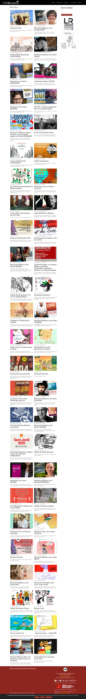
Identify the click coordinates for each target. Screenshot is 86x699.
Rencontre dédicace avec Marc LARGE (45, 56)
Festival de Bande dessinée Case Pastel (20, 426)
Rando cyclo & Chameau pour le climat (21, 348)
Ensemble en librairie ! (42, 295)
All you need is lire (17, 633)
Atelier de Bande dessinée (43, 452)
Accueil (53, 2)
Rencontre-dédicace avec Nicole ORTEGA (19, 266)
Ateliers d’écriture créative (44, 506)
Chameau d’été (15, 28)
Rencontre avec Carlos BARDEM (18, 108)
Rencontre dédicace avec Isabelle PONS (43, 29)
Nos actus (66, 2)
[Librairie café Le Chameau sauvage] (10, 2)
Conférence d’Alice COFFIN (44, 81)
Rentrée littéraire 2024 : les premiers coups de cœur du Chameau (20, 659)
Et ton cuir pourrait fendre (44, 133)
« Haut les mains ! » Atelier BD (45, 633)
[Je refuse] (84, 696)
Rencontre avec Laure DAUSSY (18, 481)
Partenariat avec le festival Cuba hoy (44, 187)
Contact (79, 2)
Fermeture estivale (41, 374)
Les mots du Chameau (14, 26)
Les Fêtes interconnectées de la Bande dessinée (21, 187)
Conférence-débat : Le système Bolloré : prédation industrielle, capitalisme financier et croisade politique (45, 267)
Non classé (48, 52)
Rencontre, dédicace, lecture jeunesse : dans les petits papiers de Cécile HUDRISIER (21, 134)
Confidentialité (48, 697)
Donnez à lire (39, 608)
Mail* (62, 10)
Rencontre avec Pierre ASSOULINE (18, 82)
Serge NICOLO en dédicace (44, 213)
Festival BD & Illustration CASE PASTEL (19, 56)
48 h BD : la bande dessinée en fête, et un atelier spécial (45, 108)
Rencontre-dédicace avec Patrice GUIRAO (43, 426)
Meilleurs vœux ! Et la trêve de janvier (44, 532)
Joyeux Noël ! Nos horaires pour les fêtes (20, 214)
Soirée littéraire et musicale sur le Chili (44, 658)
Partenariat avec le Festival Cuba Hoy (20, 532)
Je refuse (42, 697)
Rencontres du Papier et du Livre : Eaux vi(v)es (44, 584)
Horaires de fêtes (16, 557)
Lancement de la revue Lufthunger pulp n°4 (18, 400)
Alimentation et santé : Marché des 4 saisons (42, 348)
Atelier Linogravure (41, 161)
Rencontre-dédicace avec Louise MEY (19, 584)
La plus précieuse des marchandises (18, 162)
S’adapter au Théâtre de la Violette (20, 321)
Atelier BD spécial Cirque (19, 608)
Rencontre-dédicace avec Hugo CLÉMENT (45, 321)
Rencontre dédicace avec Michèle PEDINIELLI (43, 481)
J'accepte (37, 697)
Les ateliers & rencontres (39, 26)
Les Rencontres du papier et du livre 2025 (45, 239)
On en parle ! (73, 2)
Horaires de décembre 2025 (20, 238)
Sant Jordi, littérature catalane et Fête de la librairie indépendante (21, 454)
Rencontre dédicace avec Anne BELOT (45, 558)
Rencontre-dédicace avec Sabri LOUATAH (45, 400)
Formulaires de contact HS (20, 374)
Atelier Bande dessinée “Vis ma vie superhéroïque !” (20, 296)
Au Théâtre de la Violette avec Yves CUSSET (21, 507)
